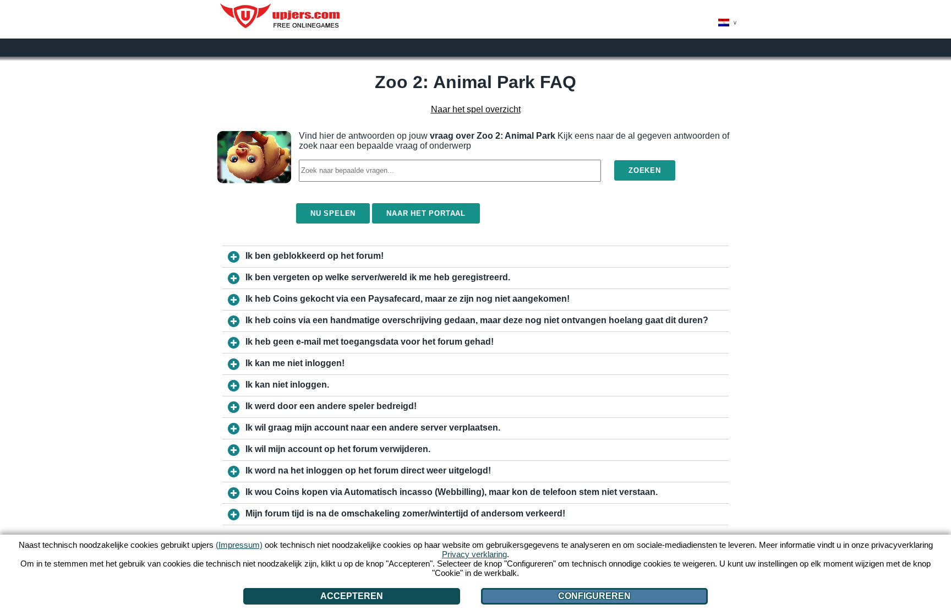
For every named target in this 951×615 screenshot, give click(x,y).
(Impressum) (239, 544)
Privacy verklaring (474, 554)
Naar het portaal (426, 213)
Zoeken (644, 170)
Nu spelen (333, 213)
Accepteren (351, 596)
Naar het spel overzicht (476, 109)
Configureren (594, 596)
